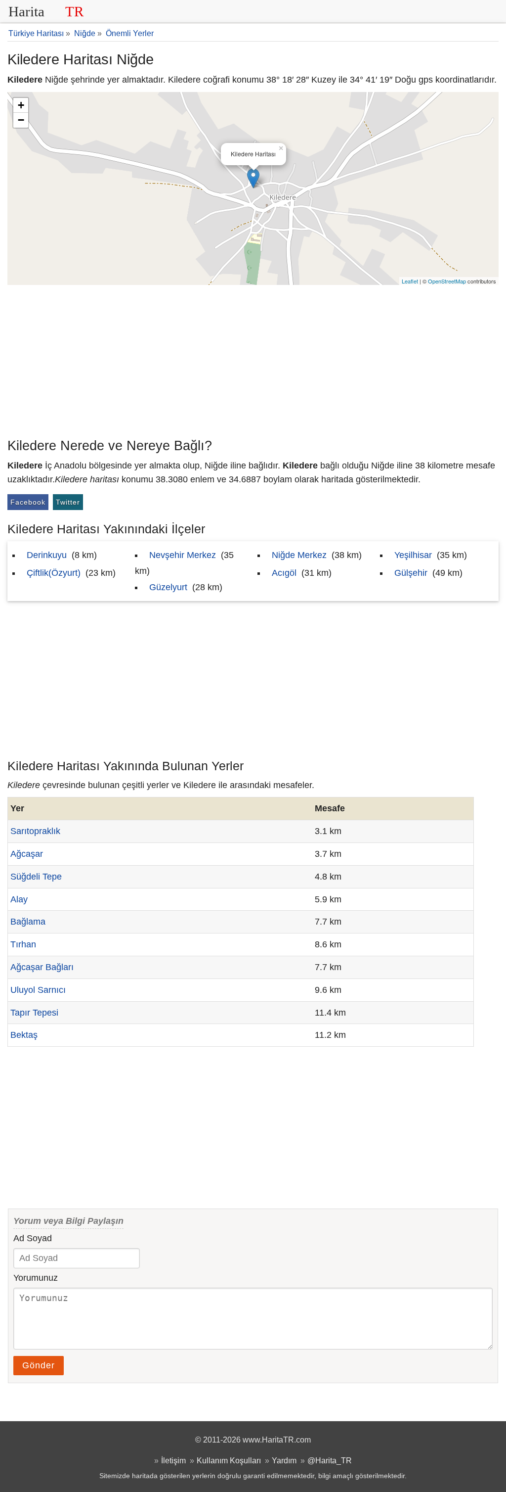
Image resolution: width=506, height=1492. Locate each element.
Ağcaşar (26, 854)
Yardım (284, 1460)
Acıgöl (284, 573)
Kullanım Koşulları (229, 1460)
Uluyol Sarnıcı (38, 990)
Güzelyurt (168, 587)
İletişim (173, 1460)
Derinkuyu (47, 555)
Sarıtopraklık (35, 831)
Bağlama (27, 922)
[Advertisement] (253, 359)
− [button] (21, 120)
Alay (19, 899)
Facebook (27, 502)
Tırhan (23, 944)
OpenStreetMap (447, 281)
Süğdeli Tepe (36, 877)
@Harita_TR (329, 1460)
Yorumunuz (35, 1278)
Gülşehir (410, 573)
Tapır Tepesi (34, 1013)
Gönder (38, 1365)
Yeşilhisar (413, 555)
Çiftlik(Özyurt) (54, 573)
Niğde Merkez (299, 555)
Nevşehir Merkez (182, 555)
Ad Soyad (32, 1238)
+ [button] (21, 105)
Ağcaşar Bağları (42, 967)
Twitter (68, 502)
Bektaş (24, 1035)
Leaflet (410, 281)
